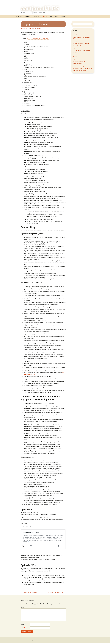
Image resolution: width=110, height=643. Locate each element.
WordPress (27, 16)
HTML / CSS (19, 16)
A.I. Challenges (76, 35)
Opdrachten (36, 16)
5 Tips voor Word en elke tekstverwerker (82, 59)
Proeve (56, 16)
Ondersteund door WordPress (23, 640)
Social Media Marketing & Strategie (81, 43)
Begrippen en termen (78, 63)
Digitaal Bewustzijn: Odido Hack (38, 38)
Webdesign (39, 28)
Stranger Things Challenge (79, 45)
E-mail (23, 627)
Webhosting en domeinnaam (79, 70)
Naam (22, 624)
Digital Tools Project (77, 52)
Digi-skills (44, 16)
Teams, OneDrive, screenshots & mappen (82, 68)
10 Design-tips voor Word (78, 41)
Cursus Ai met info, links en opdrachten (81, 50)
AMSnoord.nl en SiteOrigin (29, 592)
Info (51, 16)
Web (35, 28)
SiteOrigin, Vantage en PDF (57, 592)
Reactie (23, 607)
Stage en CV (75, 48)
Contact (63, 16)
